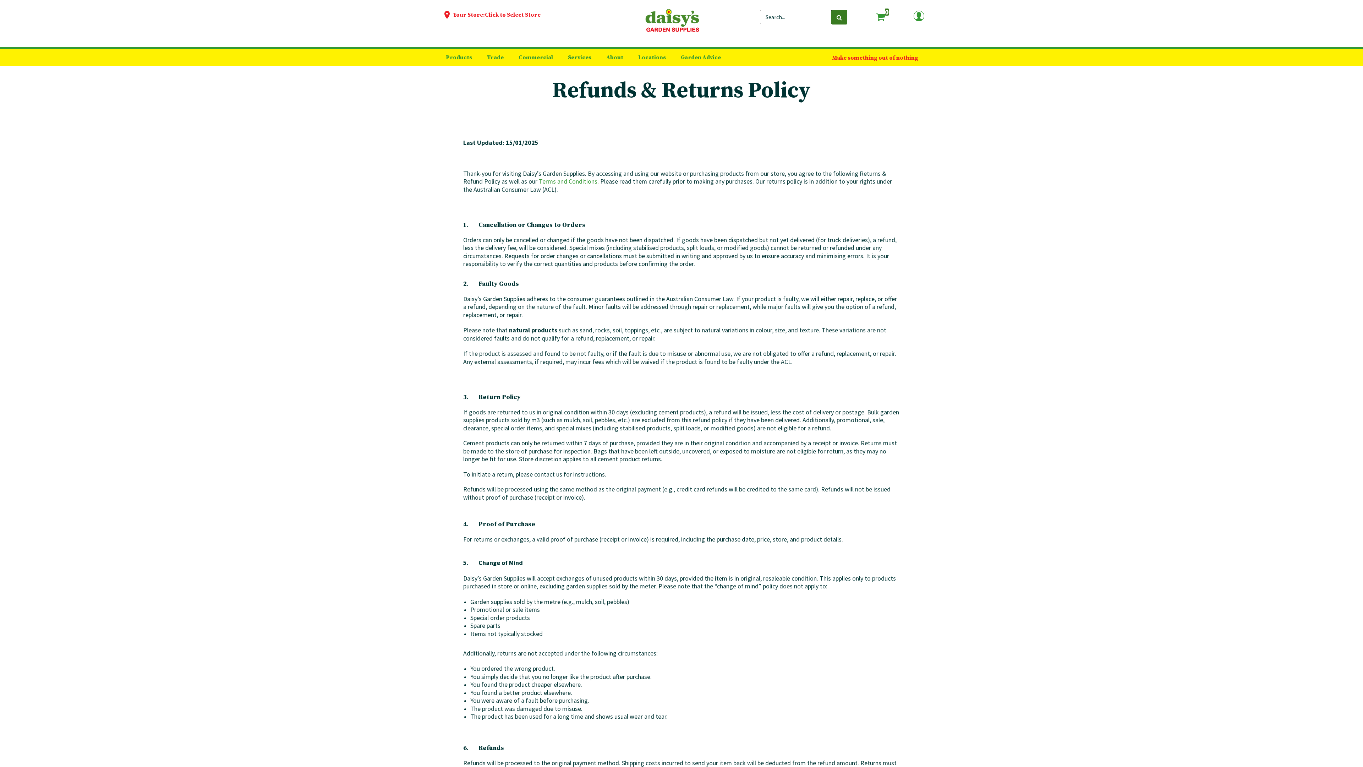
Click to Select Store (513, 14)
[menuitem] (459, 57)
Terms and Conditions (568, 181)
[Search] (839, 17)
